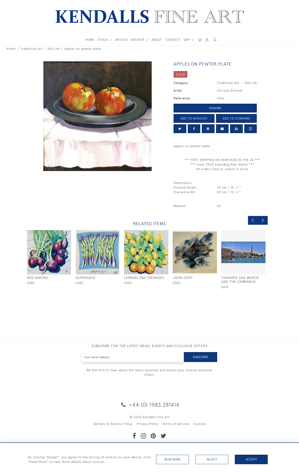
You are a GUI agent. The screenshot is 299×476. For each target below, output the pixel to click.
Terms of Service (175, 424)
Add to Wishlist (194, 118)
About (157, 39)
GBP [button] (187, 39)
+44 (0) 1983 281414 (153, 404)
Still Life (53, 48)
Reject (212, 459)
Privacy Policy (147, 424)
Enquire (215, 108)
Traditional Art (31, 48)
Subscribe (200, 357)
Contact (172, 39)
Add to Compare (236, 118)
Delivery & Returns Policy (112, 424)
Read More (172, 459)
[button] (215, 39)
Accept (251, 459)
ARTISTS (121, 39)
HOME (89, 39)
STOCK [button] (103, 39)
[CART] (200, 39)
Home (11, 48)
